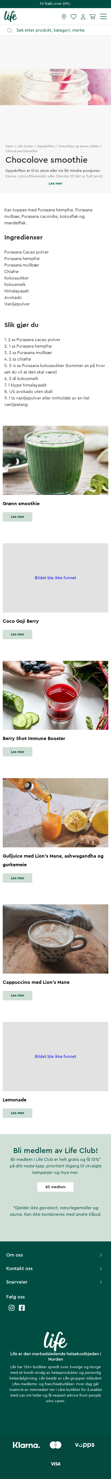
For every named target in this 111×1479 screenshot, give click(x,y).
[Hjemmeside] (10, 16)
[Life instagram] (12, 1310)
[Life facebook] (22, 1310)
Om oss (14, 1255)
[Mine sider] (83, 16)
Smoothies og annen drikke (78, 146)
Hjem (9, 146)
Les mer (17, 517)
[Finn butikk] (64, 16)
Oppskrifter (45, 146)
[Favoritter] (74, 16)
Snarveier (16, 1282)
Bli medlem (55, 1187)
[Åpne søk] (58, 30)
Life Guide (25, 146)
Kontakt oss (19, 1268)
